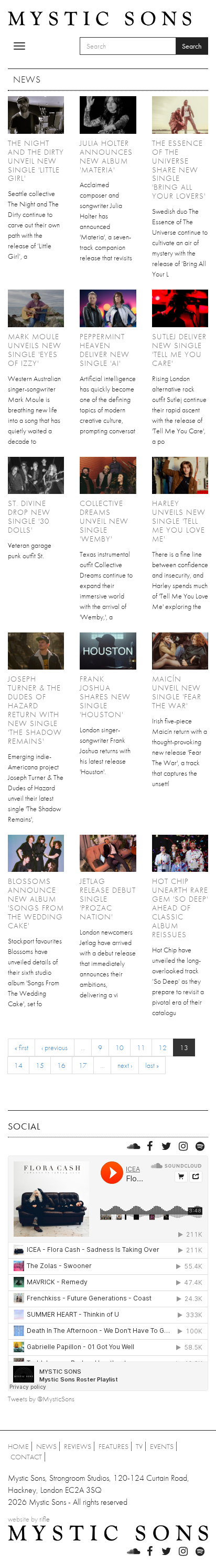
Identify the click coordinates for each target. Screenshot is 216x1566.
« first (21, 1047)
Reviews (77, 1446)
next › (124, 1065)
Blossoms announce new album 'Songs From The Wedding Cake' (36, 903)
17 (83, 1065)
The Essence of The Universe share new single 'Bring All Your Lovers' (179, 170)
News (46, 1446)
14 (18, 1065)
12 (162, 1047)
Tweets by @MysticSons (41, 1398)
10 (119, 1047)
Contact (26, 1456)
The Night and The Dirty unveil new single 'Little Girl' (36, 161)
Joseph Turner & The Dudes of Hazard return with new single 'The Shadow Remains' (35, 710)
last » (152, 1065)
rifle (44, 1519)
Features (113, 1446)
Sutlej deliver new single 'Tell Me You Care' (179, 350)
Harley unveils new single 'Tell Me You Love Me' (179, 521)
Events (162, 1446)
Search (192, 46)
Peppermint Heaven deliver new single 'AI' (104, 350)
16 (61, 1065)
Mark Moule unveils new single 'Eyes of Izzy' (34, 350)
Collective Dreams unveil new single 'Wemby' (104, 521)
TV (139, 1446)
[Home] (99, 17)
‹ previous (54, 1047)
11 (141, 1047)
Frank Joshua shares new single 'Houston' (105, 697)
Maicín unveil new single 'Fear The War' (176, 692)
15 (40, 1065)
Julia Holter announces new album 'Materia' (106, 156)
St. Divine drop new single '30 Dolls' (29, 516)
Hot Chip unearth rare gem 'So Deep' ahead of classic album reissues (180, 908)
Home (18, 1446)
